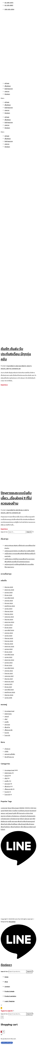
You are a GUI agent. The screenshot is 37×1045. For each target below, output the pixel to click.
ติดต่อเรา (7, 94)
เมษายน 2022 (9, 663)
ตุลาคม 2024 (8, 609)
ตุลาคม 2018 (8, 698)
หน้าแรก (7, 83)
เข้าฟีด (6, 752)
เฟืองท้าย (7, 727)
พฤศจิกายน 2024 (10, 606)
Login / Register (10, 1001)
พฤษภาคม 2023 (9, 647)
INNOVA (22, 808)
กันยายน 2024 (9, 611)
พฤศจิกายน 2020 (10, 692)
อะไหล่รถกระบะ (15, 816)
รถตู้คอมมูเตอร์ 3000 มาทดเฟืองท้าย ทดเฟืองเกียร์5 (20, 551)
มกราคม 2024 (9, 633)
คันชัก (6, 811)
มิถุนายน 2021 (9, 679)
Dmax (9, 808)
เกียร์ (6, 719)
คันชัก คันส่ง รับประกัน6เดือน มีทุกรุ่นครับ (16, 354)
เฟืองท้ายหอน (30, 824)
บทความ (7, 91)
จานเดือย (14, 811)
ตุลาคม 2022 (8, 657)
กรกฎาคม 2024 (9, 617)
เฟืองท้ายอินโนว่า (15, 827)
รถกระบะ (3, 813)
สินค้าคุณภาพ (9, 89)
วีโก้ (18, 813)
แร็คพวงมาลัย (8, 730)
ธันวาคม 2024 (9, 603)
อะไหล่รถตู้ (23, 816)
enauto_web (5, 369)
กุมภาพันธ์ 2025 (9, 598)
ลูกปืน (15, 813)
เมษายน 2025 (9, 593)
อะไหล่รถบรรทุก (5, 819)
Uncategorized (9, 711)
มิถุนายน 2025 (9, 587)
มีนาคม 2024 (8, 628)
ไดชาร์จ (7, 733)
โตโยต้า (3, 830)
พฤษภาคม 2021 (9, 682)
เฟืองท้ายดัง (4, 824)
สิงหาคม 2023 (9, 641)
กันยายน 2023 (9, 638)
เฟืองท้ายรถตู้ (22, 824)
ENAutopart (15, 808)
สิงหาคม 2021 (9, 673)
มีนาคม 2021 (8, 687)
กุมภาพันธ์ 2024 (9, 630)
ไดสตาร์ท (7, 735)
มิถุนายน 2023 (9, 644)
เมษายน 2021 (8, 684)
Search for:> (5, 972)
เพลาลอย (7, 725)
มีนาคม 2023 (8, 652)
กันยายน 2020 (9, 695)
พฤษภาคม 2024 (9, 622)
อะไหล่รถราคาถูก (15, 819)
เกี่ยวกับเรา (8, 86)
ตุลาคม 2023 (8, 636)
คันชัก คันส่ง (8, 714)
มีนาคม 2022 (8, 665)
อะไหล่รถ (8, 816)
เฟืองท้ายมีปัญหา (13, 824)
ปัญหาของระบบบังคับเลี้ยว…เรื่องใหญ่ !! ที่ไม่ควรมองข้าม (16, 498)
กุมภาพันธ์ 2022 (9, 668)
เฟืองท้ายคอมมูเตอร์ (29, 821)
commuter (4, 808)
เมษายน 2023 (9, 649)
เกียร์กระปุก (4, 821)
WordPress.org (9, 757)
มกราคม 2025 (9, 601)
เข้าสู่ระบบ (7, 749)
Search (29, 972)
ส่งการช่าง (22, 813)
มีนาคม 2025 (8, 595)
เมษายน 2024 (9, 625)
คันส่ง (10, 811)
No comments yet (14, 369)
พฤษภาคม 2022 (9, 660)
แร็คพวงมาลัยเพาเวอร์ (29, 827)
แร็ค (22, 827)
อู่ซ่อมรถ (26, 819)
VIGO (31, 808)
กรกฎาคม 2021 (9, 676)
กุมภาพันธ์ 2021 (9, 690)
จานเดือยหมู (21, 811)
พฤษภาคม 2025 (9, 590)
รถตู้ (7, 813)
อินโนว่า (22, 819)
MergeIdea (12, 922)
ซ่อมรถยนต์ (32, 811)
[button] (18, 98)
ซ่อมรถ (27, 811)
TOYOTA (27, 808)
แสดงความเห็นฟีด (10, 754)
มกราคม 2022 (9, 671)
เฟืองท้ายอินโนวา (5, 827)
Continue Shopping (7, 1043)
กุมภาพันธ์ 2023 (9, 655)
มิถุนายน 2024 (9, 620)
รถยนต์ (7, 717)
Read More (4, 385)
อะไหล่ (27, 813)
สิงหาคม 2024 (9, 614)
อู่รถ (31, 819)
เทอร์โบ (7, 722)
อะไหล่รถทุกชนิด (30, 816)
